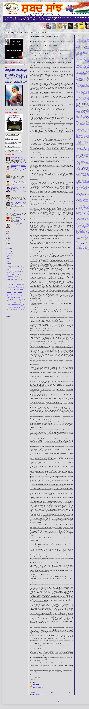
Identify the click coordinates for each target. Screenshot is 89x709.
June (8, 258)
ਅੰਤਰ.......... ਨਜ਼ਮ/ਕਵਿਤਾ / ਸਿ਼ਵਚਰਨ (13, 294)
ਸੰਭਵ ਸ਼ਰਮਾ (77, 64)
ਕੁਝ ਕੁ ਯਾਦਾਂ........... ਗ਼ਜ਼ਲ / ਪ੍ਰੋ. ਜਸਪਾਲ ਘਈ (14, 292)
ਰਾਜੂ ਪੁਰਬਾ (83, 235)
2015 (7, 238)
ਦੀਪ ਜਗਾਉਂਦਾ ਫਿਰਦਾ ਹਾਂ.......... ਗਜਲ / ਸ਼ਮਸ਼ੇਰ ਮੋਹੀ (15, 284)
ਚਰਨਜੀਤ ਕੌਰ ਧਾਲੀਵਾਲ (79, 137)
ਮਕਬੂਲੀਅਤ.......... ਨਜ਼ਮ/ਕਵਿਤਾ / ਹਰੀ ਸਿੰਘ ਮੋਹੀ (15, 310)
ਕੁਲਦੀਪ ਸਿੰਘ (81, 107)
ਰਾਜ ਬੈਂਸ (77, 230)
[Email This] (35, 677)
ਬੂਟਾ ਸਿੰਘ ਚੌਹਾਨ (79, 199)
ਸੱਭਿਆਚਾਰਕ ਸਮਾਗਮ (84, 64)
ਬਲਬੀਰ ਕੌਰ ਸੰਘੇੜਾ (78, 189)
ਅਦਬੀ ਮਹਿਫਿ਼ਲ (79, 39)
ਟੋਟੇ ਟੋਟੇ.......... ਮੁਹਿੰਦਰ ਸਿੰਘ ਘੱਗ (12, 276)
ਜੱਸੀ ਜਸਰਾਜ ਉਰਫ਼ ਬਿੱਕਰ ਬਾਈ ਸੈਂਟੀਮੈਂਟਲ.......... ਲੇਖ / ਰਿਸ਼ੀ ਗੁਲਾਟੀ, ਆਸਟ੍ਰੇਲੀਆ (19, 224)
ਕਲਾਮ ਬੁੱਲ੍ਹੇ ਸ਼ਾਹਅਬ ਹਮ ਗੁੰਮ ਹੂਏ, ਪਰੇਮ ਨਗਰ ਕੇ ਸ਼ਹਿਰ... (16, 267)
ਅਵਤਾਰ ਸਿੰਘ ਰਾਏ (79, 53)
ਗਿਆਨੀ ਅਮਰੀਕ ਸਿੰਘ (83, 116)
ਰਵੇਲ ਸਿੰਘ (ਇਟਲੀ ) (83, 227)
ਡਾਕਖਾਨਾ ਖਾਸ (44, 32)
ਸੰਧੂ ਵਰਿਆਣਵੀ (84, 61)
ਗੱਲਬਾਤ (77, 116)
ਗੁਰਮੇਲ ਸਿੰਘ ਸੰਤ (84, 130)
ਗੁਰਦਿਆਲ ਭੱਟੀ (86, 122)
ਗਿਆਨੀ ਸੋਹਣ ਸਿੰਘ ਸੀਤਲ (79, 118)
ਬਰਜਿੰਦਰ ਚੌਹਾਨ (78, 182)
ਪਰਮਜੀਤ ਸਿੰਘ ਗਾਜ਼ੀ (84, 173)
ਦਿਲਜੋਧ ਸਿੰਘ (78, 164)
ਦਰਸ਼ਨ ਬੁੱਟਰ (78, 160)
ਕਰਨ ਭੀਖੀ (82, 103)
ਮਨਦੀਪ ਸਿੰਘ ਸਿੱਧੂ (82, 206)
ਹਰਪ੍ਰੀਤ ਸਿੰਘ (79, 97)
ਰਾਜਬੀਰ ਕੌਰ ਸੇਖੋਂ (78, 231)
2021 (7, 233)
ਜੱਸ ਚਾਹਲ (79, 138)
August (8, 255)
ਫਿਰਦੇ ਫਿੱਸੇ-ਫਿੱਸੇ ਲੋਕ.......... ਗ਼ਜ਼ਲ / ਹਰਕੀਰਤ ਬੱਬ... (15, 309)
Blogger (58, 701)
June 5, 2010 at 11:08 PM (38, 687)
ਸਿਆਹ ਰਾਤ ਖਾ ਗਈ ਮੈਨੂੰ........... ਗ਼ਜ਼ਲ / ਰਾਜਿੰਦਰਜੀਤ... (16, 282)
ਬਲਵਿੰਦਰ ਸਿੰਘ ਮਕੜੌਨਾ (80, 193)
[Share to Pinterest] (39, 677)
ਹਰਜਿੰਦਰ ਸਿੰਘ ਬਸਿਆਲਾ (80, 92)
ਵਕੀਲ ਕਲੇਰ (78, 245)
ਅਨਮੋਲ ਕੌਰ (84, 39)
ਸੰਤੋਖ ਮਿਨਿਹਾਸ (78, 61)
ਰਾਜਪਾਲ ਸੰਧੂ (81, 230)
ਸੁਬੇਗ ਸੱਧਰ (83, 80)
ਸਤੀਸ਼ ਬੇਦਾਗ (77, 60)
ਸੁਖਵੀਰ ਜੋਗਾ (85, 79)
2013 (7, 242)
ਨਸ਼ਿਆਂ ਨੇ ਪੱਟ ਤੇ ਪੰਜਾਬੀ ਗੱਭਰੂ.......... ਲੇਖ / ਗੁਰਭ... (15, 271)
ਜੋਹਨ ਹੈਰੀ (84, 150)
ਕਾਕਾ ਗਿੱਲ (81, 105)
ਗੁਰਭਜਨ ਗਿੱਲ (82, 128)
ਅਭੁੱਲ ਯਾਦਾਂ (87, 40)
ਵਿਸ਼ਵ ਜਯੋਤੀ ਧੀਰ (85, 247)
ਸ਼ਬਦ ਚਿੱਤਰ (87, 62)
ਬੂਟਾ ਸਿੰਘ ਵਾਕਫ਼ (85, 199)
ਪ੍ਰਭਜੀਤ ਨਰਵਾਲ (80, 179)
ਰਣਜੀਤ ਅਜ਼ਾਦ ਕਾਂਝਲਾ (82, 219)
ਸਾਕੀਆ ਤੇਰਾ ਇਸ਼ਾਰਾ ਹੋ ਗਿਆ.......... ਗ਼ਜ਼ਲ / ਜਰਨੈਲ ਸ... (16, 299)
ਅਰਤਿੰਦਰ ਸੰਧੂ (82, 51)
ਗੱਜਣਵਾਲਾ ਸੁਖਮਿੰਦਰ (81, 115)
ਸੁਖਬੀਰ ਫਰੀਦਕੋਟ (84, 77)
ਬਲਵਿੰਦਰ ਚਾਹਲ (82, 194)
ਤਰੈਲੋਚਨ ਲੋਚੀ (81, 157)
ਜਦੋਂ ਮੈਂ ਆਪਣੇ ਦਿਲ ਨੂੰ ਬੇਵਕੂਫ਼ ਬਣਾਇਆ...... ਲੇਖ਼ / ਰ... (15, 279)
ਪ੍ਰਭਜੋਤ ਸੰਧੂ (85, 179)
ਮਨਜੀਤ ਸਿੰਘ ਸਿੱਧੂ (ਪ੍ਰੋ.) (79, 205)
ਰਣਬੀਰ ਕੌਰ (78, 224)
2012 (7, 243)
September (9, 253)
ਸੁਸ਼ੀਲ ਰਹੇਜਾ (85, 73)
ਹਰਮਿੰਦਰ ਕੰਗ (84, 98)
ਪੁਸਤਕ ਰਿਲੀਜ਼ (81, 177)
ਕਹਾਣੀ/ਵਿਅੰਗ (26, 32)
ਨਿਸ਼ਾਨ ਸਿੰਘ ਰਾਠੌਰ (81, 169)
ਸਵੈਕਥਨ (77, 68)
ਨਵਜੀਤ (85, 168)
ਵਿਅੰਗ (87, 246)
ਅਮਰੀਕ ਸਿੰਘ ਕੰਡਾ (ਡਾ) (79, 48)
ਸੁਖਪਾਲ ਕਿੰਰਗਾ (78, 77)
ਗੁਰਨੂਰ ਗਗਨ (82, 124)
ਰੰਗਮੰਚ (78, 218)
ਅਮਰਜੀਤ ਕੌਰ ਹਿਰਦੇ (81, 46)
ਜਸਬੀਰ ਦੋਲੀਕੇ (79, 141)
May (8, 259)
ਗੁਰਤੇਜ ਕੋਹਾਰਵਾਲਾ (79, 122)
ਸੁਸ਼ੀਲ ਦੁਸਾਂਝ (81, 73)
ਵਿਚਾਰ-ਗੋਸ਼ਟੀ (82, 248)
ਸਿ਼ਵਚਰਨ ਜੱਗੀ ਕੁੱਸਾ (79, 72)
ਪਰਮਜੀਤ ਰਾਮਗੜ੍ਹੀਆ (82, 174)
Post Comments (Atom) (40, 694)
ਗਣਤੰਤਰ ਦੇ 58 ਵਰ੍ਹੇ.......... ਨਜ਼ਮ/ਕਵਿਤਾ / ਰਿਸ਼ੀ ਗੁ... (15, 305)
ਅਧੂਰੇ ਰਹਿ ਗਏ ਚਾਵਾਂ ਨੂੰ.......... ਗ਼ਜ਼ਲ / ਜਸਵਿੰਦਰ (15, 274)
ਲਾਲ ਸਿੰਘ (84, 242)
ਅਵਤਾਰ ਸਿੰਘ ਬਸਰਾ (79, 52)
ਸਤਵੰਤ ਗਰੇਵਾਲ (83, 58)
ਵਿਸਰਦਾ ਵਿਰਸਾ (78, 247)
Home (51, 692)
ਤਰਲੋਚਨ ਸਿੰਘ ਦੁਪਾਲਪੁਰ (83, 156)
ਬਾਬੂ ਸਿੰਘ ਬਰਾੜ (86, 195)
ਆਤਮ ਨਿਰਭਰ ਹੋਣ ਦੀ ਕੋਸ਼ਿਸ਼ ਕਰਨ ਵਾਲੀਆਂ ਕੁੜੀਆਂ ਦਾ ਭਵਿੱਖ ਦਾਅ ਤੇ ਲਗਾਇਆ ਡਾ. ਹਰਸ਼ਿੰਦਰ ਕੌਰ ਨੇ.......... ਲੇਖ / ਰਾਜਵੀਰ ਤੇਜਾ (18, 158)
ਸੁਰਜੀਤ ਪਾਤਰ (79, 83)
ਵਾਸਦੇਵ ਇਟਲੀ (82, 246)
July (8, 256)
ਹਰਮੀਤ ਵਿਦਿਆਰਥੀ (82, 99)
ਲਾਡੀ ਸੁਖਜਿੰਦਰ (79, 242)
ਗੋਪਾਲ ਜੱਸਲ (82, 134)
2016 (7, 237)
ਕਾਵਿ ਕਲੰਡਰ (86, 105)
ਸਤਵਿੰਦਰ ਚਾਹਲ (82, 59)
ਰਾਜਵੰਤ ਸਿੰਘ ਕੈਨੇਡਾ (84, 231)
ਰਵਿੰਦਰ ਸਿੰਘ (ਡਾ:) (78, 226)
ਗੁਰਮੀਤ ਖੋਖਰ (79, 130)
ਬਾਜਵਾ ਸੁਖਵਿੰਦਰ (80, 195)
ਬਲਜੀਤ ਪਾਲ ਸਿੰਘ (79, 187)
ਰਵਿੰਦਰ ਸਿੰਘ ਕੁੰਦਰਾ (85, 226)
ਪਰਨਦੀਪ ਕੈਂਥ (78, 173)
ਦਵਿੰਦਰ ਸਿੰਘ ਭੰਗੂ (83, 161)
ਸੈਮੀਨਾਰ (82, 87)
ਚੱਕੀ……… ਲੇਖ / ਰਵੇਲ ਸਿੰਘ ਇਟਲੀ (17, 217)
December (9, 248)
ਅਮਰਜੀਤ (77, 45)
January (9, 312)
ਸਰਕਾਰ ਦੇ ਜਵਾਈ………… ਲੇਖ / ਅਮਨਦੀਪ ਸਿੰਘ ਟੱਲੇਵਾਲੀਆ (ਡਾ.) (18, 188)
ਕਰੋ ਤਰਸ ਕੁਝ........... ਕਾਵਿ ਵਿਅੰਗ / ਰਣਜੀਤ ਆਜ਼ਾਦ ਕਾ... (16, 307)
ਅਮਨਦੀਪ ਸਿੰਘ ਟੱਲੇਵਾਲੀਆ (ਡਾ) (82, 42)
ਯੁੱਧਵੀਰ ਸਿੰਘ (83, 217)
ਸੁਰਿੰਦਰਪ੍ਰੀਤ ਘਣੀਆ (79, 86)
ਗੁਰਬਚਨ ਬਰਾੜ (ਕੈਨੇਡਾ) (83, 127)
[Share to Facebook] (38, 677)
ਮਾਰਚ (82, 211)
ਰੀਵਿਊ (81, 239)
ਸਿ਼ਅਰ (79, 71)
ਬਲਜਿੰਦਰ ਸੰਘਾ (78, 183)
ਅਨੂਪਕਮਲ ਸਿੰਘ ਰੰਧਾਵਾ (81, 40)
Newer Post (33, 692)
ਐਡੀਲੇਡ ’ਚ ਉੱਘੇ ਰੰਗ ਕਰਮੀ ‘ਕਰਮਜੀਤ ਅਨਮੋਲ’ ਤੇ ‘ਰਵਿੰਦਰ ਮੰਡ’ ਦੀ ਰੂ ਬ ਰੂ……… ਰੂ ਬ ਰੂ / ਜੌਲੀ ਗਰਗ (18, 203)
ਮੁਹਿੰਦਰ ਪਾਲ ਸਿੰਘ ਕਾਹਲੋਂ (79, 214)
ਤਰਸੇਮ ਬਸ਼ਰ (85, 155)
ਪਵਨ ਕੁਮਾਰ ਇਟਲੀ (84, 176)
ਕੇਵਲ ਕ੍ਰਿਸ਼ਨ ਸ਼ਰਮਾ (79, 111)
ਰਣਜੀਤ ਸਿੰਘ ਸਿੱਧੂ (79, 220)
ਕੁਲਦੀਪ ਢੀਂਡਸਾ (78, 109)
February (9, 264)
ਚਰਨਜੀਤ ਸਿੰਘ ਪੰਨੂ (79, 136)
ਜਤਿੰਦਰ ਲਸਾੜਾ (78, 148)
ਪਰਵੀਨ (78, 176)
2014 (7, 240)
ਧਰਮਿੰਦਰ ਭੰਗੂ (80, 167)
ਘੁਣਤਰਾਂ (77, 135)
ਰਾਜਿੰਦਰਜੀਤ (85, 233)
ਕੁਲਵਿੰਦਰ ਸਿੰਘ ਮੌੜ (84, 109)
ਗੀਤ (85, 118)
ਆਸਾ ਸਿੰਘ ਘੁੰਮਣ (85, 53)
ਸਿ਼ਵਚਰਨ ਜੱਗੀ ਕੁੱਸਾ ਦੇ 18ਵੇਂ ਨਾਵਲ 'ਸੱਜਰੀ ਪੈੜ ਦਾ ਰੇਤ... (16, 281)
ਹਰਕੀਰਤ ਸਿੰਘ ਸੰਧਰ (80, 90)
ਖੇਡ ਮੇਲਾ (85, 113)
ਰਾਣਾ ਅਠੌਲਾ (85, 236)
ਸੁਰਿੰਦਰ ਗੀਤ (79, 85)
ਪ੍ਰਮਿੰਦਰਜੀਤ (82, 180)
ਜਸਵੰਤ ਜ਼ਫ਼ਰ (84, 141)
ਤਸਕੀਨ (84, 154)
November (9, 250)
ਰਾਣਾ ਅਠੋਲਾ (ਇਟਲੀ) (80, 236)
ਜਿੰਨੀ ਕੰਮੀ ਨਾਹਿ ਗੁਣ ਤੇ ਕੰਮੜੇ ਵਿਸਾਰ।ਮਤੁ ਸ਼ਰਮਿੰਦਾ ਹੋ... (16, 266)
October (9, 251)
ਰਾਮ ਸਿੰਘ (86, 237)
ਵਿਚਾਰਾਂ (87, 248)
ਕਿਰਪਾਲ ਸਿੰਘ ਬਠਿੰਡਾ (84, 106)
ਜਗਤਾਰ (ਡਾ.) (86, 144)
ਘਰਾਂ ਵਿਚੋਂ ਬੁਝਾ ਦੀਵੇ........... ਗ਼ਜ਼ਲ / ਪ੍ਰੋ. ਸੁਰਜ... (14, 277)
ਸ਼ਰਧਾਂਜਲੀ (86, 66)
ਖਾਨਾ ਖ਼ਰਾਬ (81, 112)
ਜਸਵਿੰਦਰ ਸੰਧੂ (80, 142)
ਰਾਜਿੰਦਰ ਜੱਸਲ (82, 232)
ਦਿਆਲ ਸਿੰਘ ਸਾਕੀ (82, 163)
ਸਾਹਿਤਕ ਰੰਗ (38, 32)
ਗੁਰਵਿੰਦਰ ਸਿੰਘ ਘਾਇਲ (81, 131)
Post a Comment (35, 689)
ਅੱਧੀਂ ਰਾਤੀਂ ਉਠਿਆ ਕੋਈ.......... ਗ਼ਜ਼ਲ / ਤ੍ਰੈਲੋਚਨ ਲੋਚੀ (15, 287)
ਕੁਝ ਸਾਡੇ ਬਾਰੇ (10, 32)
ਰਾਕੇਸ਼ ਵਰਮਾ (84, 229)
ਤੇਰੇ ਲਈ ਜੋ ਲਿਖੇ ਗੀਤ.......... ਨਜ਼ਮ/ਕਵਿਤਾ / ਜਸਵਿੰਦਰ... (16, 304)
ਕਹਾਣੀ (84, 102)
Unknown (35, 684)
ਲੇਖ (15, 32)
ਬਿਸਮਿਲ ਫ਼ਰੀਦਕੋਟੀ (79, 198)
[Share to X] (37, 677)
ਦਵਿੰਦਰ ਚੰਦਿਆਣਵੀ (85, 162)
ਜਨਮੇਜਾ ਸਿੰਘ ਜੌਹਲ (83, 148)
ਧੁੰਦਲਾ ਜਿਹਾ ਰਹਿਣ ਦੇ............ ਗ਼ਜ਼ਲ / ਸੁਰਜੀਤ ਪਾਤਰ (15, 272)
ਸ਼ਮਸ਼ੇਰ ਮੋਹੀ (83, 65)
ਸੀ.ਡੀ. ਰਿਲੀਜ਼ (86, 72)
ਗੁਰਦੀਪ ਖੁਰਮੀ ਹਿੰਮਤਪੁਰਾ (83, 123)
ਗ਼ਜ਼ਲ (87, 115)
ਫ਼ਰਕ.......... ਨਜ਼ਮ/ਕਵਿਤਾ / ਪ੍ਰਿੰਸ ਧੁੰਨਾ (13, 297)
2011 (7, 245)
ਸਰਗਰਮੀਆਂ (32, 32)
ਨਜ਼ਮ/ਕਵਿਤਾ (78, 168)
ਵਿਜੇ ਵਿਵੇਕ (78, 249)
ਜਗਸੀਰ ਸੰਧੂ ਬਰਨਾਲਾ (79, 144)
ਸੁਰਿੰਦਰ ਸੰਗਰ (85, 83)
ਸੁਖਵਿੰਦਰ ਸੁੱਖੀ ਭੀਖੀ (83, 78)
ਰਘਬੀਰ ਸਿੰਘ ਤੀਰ (83, 218)
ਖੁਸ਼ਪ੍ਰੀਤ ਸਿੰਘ (86, 112)
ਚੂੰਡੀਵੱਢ (86, 137)
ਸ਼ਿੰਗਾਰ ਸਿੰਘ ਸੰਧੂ (83, 71)
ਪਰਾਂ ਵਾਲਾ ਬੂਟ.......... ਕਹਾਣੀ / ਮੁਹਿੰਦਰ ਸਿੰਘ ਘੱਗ (15, 289)
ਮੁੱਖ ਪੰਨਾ (5, 32)
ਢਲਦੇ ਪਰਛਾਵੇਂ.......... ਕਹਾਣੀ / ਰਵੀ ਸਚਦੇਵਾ (18, 181)
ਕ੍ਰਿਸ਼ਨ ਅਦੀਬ (86, 111)
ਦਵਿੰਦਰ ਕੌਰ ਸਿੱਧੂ (79, 162)
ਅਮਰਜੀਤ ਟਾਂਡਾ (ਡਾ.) (79, 47)
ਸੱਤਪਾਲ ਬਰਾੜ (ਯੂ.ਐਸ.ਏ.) (83, 57)
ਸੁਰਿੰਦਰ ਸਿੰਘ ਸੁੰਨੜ (83, 84)
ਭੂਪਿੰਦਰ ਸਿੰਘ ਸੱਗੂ (86, 201)
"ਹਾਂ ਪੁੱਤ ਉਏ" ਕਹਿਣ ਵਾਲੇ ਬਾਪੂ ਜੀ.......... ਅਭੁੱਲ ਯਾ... (15, 302)
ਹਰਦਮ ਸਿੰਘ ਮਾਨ (78, 93)
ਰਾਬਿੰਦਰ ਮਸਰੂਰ (82, 237)
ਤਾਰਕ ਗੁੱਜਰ (86, 157)
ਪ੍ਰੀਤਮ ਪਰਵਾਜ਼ (81, 181)
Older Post (70, 692)
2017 (7, 235)
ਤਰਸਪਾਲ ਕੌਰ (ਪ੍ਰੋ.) (78, 155)
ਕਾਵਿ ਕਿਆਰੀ (19, 32)
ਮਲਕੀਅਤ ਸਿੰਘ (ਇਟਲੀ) (81, 208)
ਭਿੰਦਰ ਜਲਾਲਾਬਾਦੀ (82, 200)
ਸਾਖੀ (80, 68)
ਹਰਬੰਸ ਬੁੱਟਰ (78, 98)
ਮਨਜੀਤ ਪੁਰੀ (85, 205)
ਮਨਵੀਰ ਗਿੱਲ (80, 207)
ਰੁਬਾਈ (85, 239)
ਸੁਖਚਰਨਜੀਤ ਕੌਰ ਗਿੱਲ (82, 74)
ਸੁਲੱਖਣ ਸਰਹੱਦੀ (86, 86)
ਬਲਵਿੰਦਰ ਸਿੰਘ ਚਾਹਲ (79, 192)
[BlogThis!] (36, 677)
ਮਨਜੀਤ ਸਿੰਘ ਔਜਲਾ (85, 203)
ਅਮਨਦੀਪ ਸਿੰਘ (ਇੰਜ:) (79, 41)
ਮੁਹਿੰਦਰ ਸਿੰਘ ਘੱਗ (85, 213)
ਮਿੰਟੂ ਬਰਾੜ (85, 212)
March (8, 263)
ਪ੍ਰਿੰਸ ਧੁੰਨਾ (86, 180)
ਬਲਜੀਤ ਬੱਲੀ (84, 185)
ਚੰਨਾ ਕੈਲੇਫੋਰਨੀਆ (82, 135)
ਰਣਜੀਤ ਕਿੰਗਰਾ (81, 223)
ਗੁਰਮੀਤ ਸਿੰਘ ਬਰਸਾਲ (80, 129)
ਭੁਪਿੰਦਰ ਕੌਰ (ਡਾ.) (80, 201)
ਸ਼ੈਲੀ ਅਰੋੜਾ (86, 87)
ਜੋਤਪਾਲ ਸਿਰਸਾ (82, 151)
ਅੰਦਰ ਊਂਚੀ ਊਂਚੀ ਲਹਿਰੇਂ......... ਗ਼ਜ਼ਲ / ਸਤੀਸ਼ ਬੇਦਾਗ (15, 295)
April (8, 261)
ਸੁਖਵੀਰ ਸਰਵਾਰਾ (81, 79)
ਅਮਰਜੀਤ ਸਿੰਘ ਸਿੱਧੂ (83, 45)
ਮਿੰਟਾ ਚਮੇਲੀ (86, 211)
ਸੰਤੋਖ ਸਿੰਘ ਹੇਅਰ (83, 60)
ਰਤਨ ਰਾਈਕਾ (82, 224)
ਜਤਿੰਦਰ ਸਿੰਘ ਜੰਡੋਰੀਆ (80, 147)
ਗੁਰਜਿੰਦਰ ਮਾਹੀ (82, 121)
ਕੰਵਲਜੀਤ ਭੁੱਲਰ (81, 104)
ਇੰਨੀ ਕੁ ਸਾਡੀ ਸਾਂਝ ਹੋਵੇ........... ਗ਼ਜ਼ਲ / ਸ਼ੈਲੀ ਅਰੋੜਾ (15, 300)
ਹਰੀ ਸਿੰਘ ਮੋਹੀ (78, 102)
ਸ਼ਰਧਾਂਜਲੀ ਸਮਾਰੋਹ (79, 67)
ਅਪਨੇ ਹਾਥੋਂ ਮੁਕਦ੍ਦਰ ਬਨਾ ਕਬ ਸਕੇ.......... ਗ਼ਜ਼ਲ (14, 269)
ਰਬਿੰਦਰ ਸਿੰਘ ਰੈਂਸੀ (80, 225)
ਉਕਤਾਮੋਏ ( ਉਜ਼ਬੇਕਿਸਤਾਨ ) (82, 38)
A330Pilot (50, 701)
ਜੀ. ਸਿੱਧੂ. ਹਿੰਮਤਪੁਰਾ (78, 150)
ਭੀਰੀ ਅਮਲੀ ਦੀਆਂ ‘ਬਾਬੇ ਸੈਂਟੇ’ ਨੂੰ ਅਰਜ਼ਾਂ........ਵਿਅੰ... (15, 286)
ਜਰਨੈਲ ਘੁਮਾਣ (82, 149)
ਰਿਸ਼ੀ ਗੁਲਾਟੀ (35, 679)
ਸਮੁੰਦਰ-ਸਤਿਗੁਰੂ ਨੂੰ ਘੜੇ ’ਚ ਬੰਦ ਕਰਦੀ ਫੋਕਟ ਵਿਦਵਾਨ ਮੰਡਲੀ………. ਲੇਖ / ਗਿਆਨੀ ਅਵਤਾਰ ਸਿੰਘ (18, 166)
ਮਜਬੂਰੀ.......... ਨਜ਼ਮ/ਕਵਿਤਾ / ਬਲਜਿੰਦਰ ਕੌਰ (14, 291)
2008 (7, 316)
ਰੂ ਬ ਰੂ (77, 241)
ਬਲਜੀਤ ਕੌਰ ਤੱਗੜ (81, 186)
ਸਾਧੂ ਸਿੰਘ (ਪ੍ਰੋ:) (84, 68)
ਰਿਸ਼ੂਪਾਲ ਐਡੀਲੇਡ (84, 238)
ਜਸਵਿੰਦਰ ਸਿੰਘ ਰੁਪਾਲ (79, 143)
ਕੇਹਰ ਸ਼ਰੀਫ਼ (82, 110)
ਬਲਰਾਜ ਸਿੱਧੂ (84, 189)
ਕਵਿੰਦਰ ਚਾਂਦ (86, 104)
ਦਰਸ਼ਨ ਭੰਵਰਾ (84, 160)
